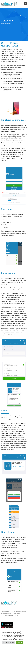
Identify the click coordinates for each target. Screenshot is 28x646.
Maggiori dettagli (19, 639)
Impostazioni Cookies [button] (8, 642)
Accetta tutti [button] (19, 642)
